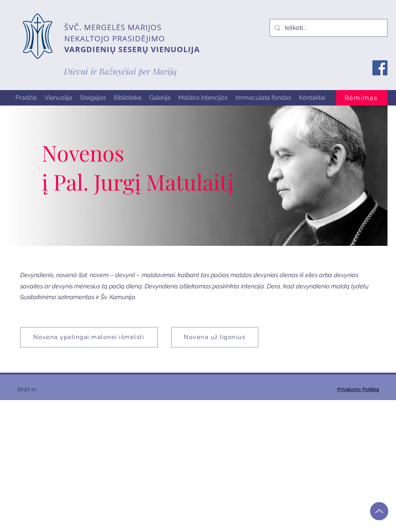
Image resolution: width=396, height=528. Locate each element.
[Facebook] (379, 67)
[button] (58, 98)
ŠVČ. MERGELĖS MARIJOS (113, 27)
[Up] (379, 511)
